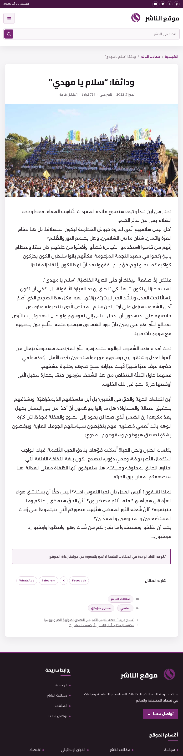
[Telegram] (162, 4)
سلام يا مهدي (101, 608)
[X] (170, 4)
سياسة (169, 750)
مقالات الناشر (150, 57)
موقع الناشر (163, 18)
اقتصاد (35, 750)
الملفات (61, 706)
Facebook (79, 580)
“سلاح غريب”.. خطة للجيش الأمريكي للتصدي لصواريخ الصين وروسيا (89, 620)
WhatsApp (26, 580)
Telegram (48, 580)
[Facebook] (177, 4)
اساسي (125, 608)
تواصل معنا (58, 716)
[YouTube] (155, 4)
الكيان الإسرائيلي (73, 750)
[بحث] (8, 34)
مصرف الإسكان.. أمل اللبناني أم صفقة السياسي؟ (101, 625)
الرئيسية (171, 57)
